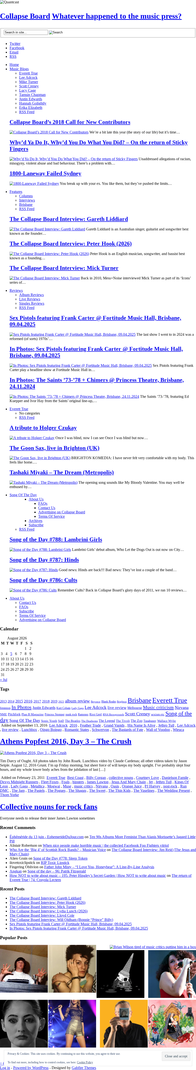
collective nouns (121, 778)
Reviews (16, 290)
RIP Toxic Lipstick (55, 863)
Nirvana (182, 707)
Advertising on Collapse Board (61, 512)
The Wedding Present (173, 790)
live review (117, 707)
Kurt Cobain (63, 708)
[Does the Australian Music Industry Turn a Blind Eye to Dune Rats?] (120, 974)
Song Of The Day (23, 495)
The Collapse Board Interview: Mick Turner (64, 268)
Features (16, 192)
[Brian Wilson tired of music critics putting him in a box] (153, 947)
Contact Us (46, 508)
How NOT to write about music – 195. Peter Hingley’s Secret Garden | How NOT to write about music (88, 875)
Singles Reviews (31, 303)
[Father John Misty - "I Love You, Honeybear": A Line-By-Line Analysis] (172, 1024)
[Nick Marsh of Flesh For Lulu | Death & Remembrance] (72, 969)
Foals (65, 782)
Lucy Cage (27, 90)
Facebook (17, 48)
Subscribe (36, 525)
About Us (36, 499)
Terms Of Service (51, 516)
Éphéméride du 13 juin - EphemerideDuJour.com (47, 837)
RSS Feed (26, 112)
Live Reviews (29, 299)
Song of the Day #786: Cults (43, 580)
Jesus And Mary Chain (128, 782)
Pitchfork (14, 714)
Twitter (15, 44)
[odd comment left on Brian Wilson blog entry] (24, 969)
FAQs (42, 503)
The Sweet (97, 790)
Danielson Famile (175, 778)
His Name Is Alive (141, 725)
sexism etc (157, 714)
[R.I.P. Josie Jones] (24, 1024)
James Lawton (98, 782)
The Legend (107, 721)
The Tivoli (123, 721)
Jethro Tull (166, 725)
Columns (26, 196)
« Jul (3, 680)
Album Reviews (31, 295)
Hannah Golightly (32, 103)
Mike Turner (28, 82)
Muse (67, 786)
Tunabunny (149, 721)
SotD (61, 721)
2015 (19, 701)
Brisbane (26, 204)
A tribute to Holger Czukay (43, 428)
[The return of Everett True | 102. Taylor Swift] (72, 1024)
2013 (3, 701)
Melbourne (134, 708)
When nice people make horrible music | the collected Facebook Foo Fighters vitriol (106, 845)
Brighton (122, 701)
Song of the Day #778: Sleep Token (60, 858)
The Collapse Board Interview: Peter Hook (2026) (71, 243)
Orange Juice (132, 786)
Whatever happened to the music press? (117, 16)
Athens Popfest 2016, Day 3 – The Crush (65, 741)
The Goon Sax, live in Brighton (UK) (54, 448)
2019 (54, 701)
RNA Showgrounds (113, 714)
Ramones (83, 714)
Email (14, 52)
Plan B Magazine (33, 714)
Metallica (37, 786)
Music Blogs (19, 69)
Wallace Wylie (166, 721)
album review (77, 700)
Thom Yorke (9, 795)
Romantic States (77, 730)
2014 (11, 701)
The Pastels (36, 790)
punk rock (71, 714)
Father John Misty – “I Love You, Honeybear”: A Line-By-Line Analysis (99, 867)
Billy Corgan (96, 778)
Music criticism (158, 707)
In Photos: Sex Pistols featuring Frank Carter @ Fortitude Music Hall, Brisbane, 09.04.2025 (79, 928)
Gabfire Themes (84, 1068)
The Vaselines (143, 790)
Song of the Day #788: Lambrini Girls (56, 539)
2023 (61, 701)
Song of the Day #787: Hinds (44, 560)
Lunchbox (29, 730)
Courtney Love (147, 778)
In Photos (21, 707)
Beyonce (95, 701)
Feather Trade (90, 725)
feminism (5, 708)
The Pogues (56, 790)
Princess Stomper (55, 714)
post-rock (170, 786)
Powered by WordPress (31, 1068)
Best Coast (75, 778)
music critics (83, 786)
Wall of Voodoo (158, 730)
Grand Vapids (114, 725)
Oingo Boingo (51, 730)
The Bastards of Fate (127, 730)
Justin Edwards (30, 99)
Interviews (27, 200)
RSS (13, 56)
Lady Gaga (77, 708)
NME (3, 714)
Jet (151, 782)
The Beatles (72, 721)
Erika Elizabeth (30, 108)
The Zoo (136, 721)
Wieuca (178, 730)
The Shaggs (77, 790)
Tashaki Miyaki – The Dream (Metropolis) (62, 472)
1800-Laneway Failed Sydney (45, 173)
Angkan (16, 871)
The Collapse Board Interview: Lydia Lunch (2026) (48, 911)
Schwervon (100, 730)
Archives (35, 521)
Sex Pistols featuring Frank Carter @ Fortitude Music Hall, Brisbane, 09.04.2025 (71, 924)
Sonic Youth (49, 721)
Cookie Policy (85, 1062)
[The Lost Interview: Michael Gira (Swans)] (124, 1024)
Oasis (115, 786)
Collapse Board (25, 16)
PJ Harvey (152, 786)
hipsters (78, 782)
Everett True (28, 73)
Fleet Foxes (50, 782)
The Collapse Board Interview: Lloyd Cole (42, 915)
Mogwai (53, 786)
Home (14, 65)
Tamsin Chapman (32, 95)
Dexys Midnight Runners (19, 782)
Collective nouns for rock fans (48, 806)
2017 (37, 701)
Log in (5, 1068)
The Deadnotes (89, 720)
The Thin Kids (119, 790)
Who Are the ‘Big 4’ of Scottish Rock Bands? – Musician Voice (58, 850)
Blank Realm (108, 701)
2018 (46, 701)
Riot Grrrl (95, 714)
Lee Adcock (28, 77)
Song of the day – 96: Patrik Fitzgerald (56, 871)
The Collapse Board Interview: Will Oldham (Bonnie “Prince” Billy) (61, 920)
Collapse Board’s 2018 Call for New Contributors (70, 122)
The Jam (18, 790)
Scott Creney (29, 86)
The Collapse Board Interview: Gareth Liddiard (69, 219)
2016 (28, 701)
